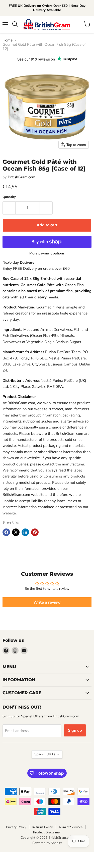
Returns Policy (42, 827)
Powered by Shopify (47, 843)
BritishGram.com (21, 177)
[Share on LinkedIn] (25, 532)
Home (8, 40)
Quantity (9, 197)
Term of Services (70, 827)
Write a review (47, 602)
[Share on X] (16, 532)
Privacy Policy (16, 827)
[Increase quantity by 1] (46, 208)
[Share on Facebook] (6, 532)
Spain (44, 754)
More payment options (47, 253)
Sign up (75, 730)
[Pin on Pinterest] (35, 532)
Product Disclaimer (47, 832)
